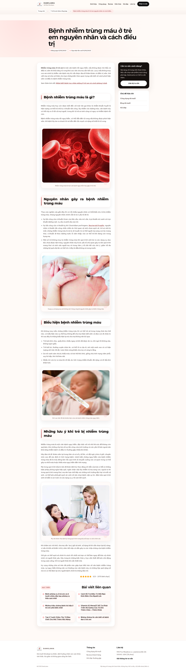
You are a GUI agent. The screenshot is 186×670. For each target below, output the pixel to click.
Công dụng (102, 4)
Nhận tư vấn (143, 4)
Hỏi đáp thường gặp (94, 658)
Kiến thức (118, 4)
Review (110, 4)
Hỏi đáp (125, 4)
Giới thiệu (93, 4)
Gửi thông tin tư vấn (125, 659)
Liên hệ (132, 4)
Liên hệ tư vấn (133, 83)
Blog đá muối (125, 103)
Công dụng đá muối (128, 98)
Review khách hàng (94, 655)
